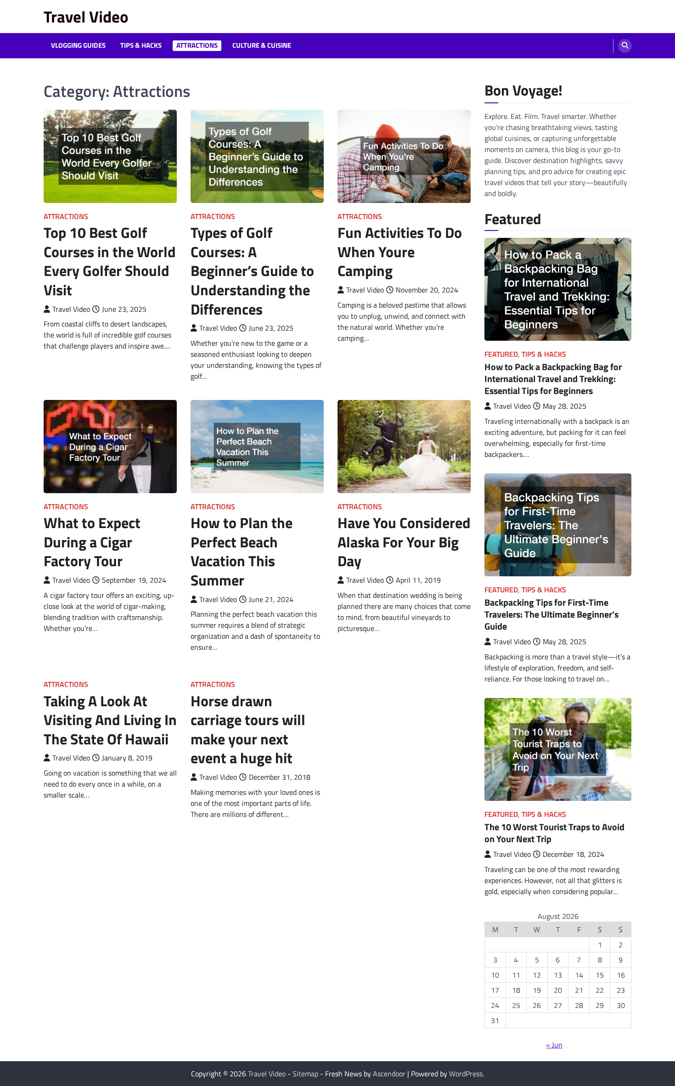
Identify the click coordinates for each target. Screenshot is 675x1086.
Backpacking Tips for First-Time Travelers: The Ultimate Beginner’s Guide (551, 614)
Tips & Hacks (141, 45)
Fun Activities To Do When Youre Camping (400, 251)
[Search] (625, 46)
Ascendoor (389, 1073)
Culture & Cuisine (261, 45)
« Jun (554, 1044)
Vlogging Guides (78, 45)
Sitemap (305, 1073)
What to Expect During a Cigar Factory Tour (92, 542)
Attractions (197, 45)
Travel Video (86, 16)
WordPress (466, 1073)
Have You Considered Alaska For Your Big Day (404, 542)
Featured (501, 354)
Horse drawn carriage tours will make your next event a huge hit (248, 729)
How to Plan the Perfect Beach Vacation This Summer (241, 551)
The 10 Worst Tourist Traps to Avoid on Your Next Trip (554, 833)
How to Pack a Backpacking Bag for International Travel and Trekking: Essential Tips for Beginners (553, 379)
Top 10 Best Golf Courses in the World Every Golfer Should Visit (110, 261)
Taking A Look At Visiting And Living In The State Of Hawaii (110, 720)
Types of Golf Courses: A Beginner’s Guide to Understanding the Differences (252, 270)
